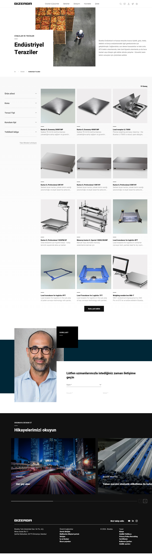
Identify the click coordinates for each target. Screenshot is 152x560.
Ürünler (22, 71)
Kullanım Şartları (125, 541)
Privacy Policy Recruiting (128, 536)
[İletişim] (125, 3)
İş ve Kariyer (64, 539)
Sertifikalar (123, 539)
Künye (121, 531)
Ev (15, 71)
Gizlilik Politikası (125, 534)
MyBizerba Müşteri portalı (69, 534)
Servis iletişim (65, 531)
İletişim (62, 536)
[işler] (133, 3)
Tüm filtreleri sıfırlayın (28, 143)
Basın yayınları (65, 541)
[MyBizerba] (129, 3)
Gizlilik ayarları (124, 544)
